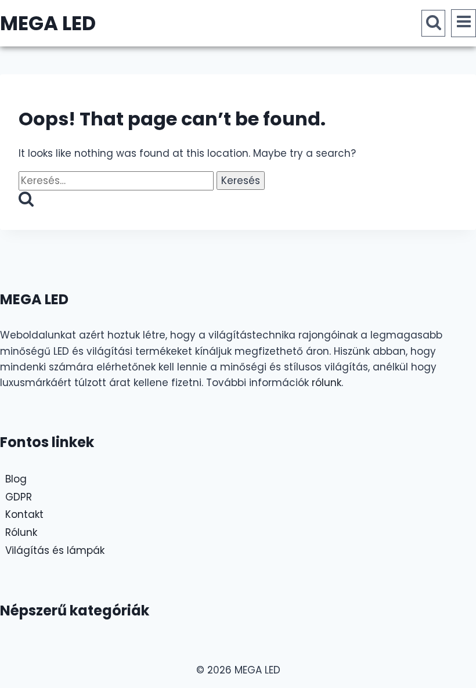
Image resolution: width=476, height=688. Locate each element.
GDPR (18, 497)
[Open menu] (463, 23)
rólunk (326, 383)
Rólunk (21, 532)
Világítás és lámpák (54, 550)
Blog (16, 479)
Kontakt (24, 514)
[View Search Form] (433, 23)
